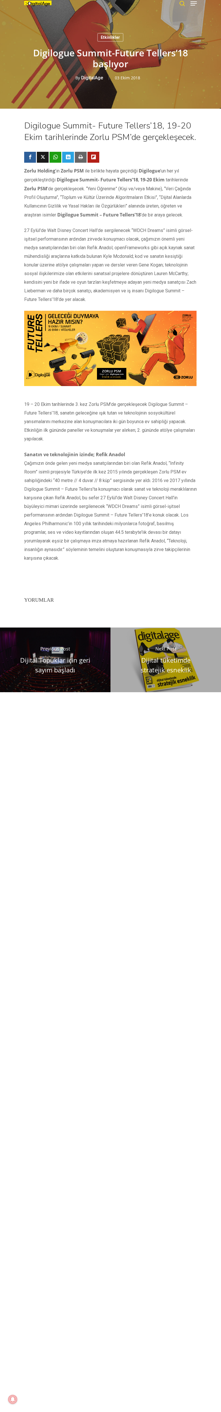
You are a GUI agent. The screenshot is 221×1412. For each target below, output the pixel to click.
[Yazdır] (81, 157)
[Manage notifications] (12, 1399)
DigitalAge (92, 77)
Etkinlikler (110, 37)
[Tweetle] (43, 157)
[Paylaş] (30, 157)
